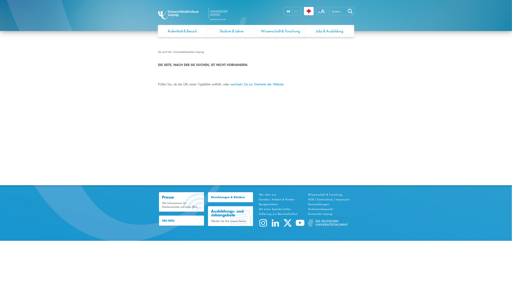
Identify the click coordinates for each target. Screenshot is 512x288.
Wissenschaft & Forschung (325, 194)
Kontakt (264, 199)
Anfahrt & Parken (283, 199)
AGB (311, 199)
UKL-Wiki (168, 221)
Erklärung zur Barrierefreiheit (278, 214)
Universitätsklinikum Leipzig (208, 13)
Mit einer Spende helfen (275, 209)
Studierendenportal (320, 209)
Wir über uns (267, 194)
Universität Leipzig (320, 214)
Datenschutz (325, 199)
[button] (350, 11)
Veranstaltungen (318, 204)
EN (296, 11)
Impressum (343, 199)
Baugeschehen (268, 204)
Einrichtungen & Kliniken (228, 197)
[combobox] (337, 11)
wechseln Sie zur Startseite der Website (257, 84)
